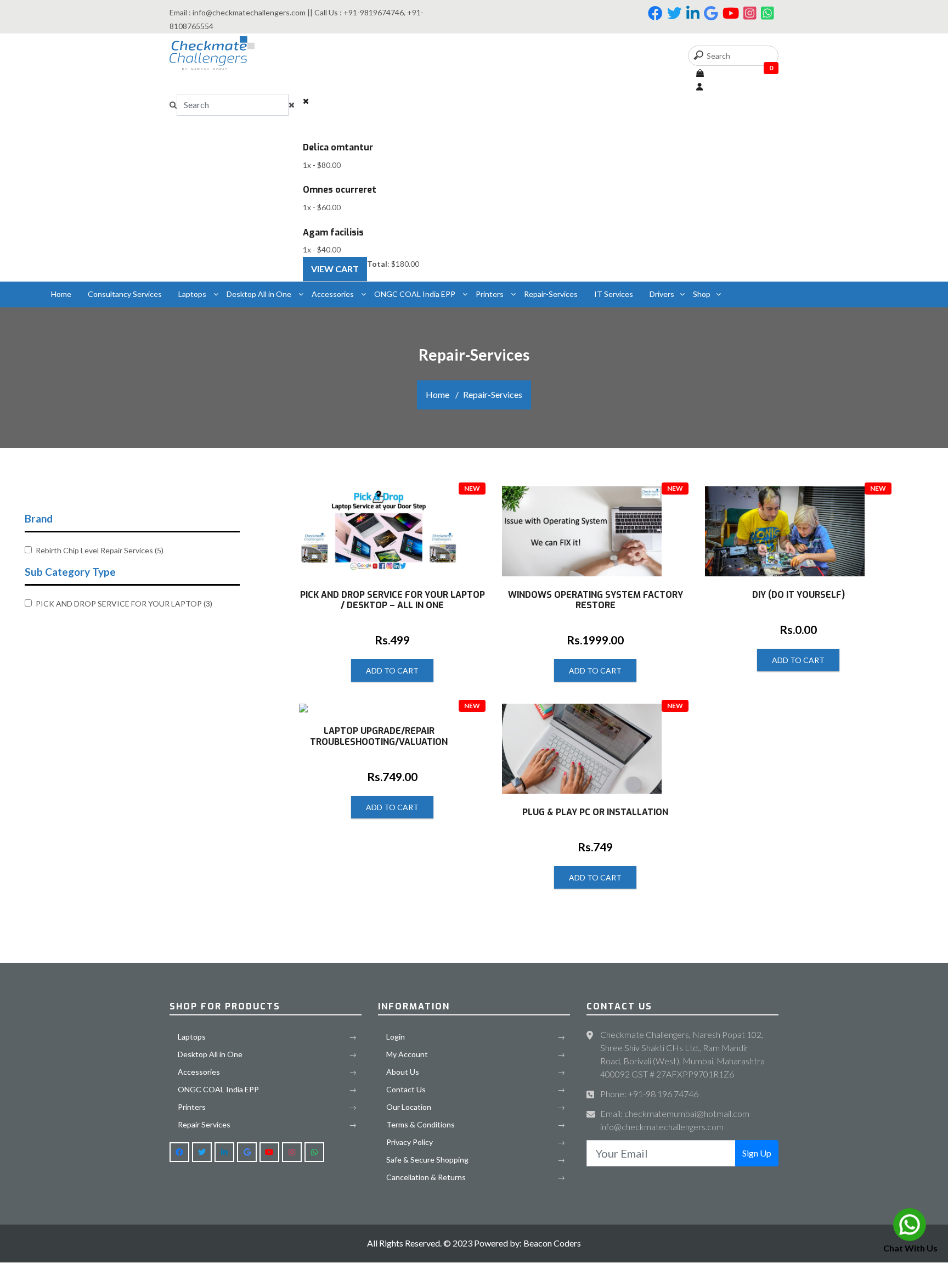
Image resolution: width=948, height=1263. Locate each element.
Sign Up (756, 1153)
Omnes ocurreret (339, 189)
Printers (490, 294)
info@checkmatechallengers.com (662, 1126)
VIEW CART (335, 268)
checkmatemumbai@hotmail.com (686, 1113)
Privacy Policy (409, 1142)
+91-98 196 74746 (663, 1093)
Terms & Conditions (420, 1124)
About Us (402, 1071)
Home (61, 294)
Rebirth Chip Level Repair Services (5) (99, 550)
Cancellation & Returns (426, 1177)
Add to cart (392, 670)
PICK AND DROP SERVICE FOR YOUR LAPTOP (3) (124, 603)
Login (395, 1036)
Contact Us (406, 1089)
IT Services (613, 294)
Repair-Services (551, 294)
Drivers (662, 294)
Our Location (408, 1107)
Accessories (334, 294)
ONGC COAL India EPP (415, 294)
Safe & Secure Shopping (427, 1159)
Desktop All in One (260, 294)
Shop (701, 294)
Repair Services (204, 1124)
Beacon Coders (551, 1243)
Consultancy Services (125, 294)
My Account (407, 1054)
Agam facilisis (333, 232)
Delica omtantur (338, 147)
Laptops (193, 294)
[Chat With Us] (909, 1224)
